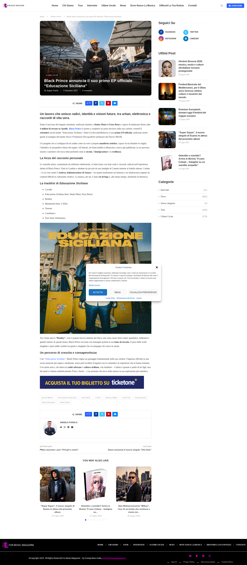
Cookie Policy (110, 298)
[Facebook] (190, 556)
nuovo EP (126, 398)
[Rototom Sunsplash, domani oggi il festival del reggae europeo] (167, 116)
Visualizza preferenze (143, 292)
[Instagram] (210, 556)
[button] (156, 267)
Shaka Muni (65, 402)
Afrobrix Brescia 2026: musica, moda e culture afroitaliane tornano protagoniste (191, 66)
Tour (80, 5)
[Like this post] (90, 103)
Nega (117, 292)
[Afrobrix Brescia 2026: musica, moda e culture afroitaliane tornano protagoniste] (167, 68)
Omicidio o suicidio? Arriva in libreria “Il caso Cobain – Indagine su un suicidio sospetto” (192, 160)
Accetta (98, 292)
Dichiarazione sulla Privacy (126, 298)
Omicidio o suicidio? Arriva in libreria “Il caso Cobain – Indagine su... (95, 509)
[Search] (221, 6)
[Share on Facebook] (95, 103)
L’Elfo (98, 398)
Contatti (192, 5)
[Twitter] (197, 556)
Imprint (139, 298)
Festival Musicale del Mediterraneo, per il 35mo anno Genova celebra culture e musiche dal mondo (192, 91)
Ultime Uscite (108, 5)
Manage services (94, 285)
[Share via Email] (114, 103)
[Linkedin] (203, 556)
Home (55, 5)
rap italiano (140, 398)
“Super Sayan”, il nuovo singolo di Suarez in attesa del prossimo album (57, 509)
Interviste (92, 5)
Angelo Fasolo (52, 90)
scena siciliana (48, 402)
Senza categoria (184, 203)
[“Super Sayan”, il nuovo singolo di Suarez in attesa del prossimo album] (57, 484)
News (123, 5)
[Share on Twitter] (102, 103)
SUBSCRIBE (236, 6)
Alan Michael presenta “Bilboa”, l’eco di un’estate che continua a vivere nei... (134, 509)
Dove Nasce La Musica (142, 5)
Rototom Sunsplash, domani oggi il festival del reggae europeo (192, 112)
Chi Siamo (68, 5)
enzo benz (85, 398)
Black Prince (75, 128)
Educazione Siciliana (55, 359)
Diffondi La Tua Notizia (171, 5)
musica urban (111, 398)
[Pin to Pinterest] (108, 103)
